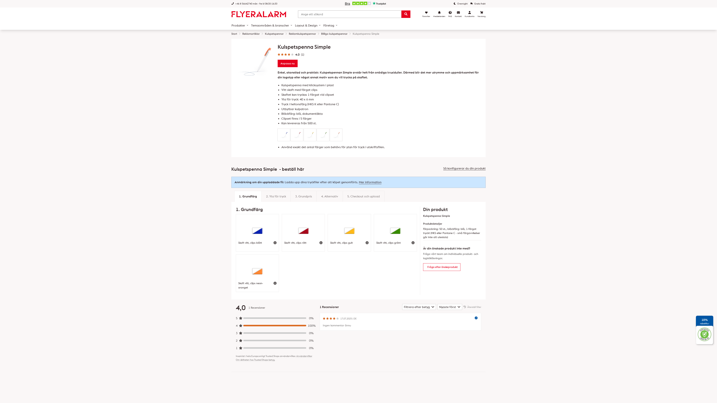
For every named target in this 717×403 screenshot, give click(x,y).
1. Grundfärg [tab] (248, 196)
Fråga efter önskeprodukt (442, 267)
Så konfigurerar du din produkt (464, 168)
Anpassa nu (287, 63)
